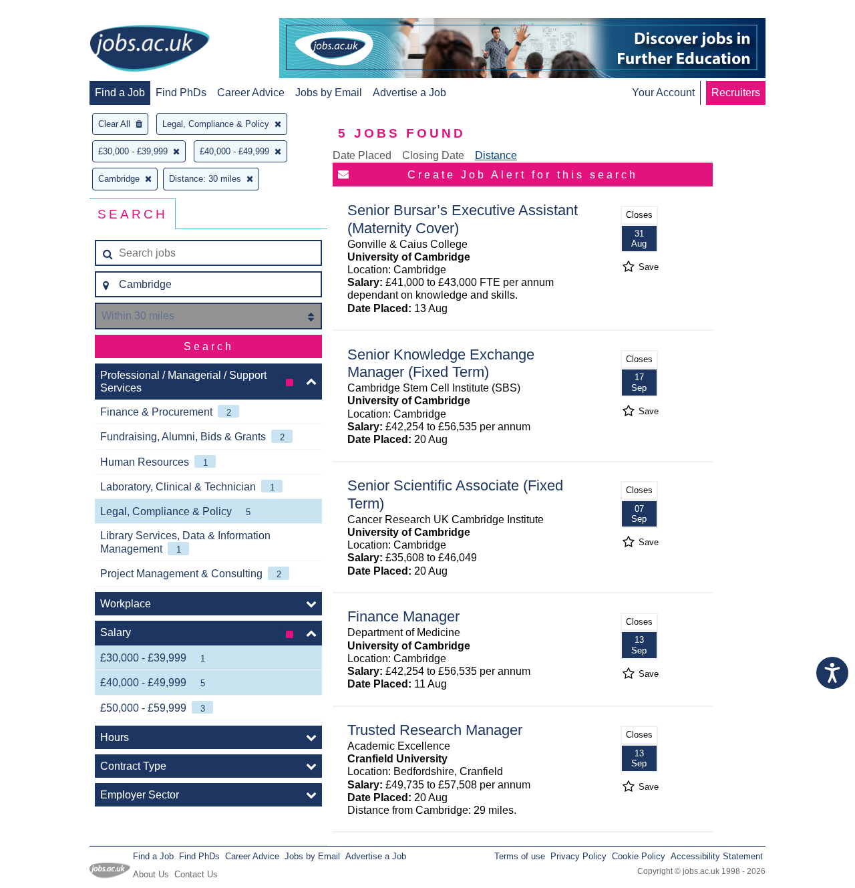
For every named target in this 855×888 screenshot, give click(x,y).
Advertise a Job (409, 92)
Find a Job (120, 92)
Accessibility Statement (717, 856)
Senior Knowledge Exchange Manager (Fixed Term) (440, 363)
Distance (496, 155)
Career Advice (251, 92)
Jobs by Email (328, 92)
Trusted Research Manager (434, 730)
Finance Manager (403, 616)
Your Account (663, 92)
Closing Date (433, 155)
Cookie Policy (638, 856)
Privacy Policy (578, 856)
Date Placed (362, 155)
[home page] (150, 49)
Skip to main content (53, 11)
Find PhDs (181, 92)
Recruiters (735, 92)
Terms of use (519, 856)
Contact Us (196, 874)
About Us (151, 874)
